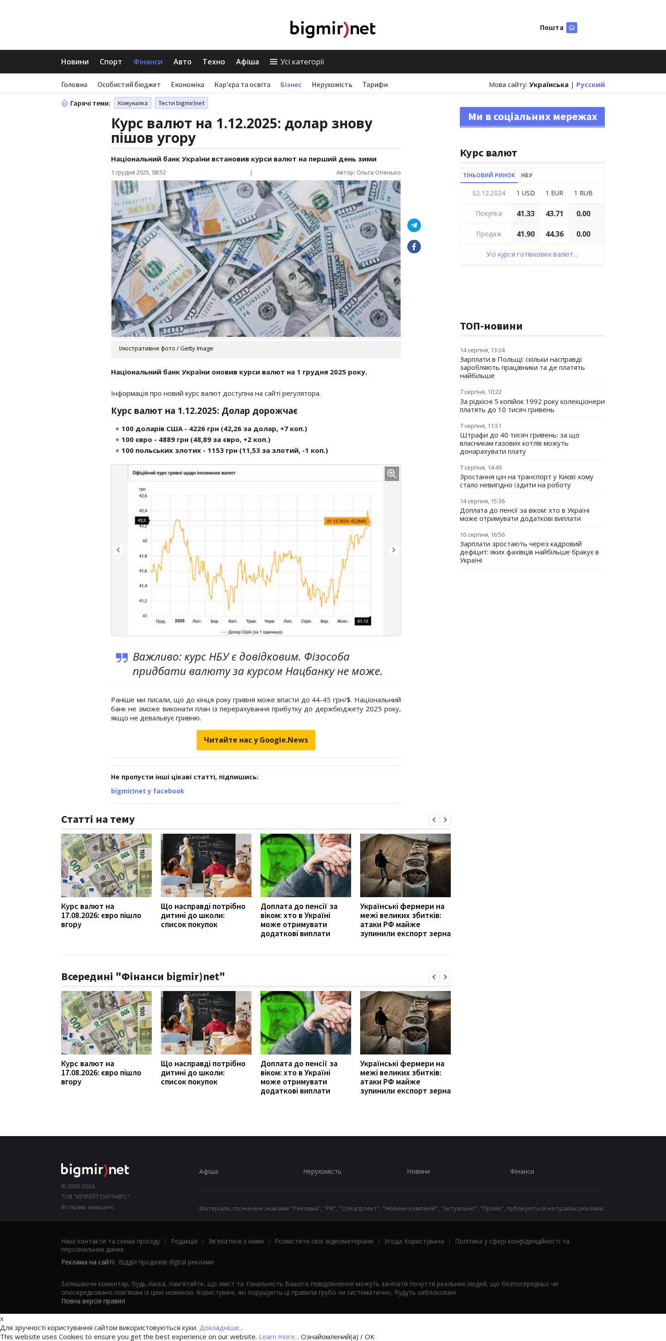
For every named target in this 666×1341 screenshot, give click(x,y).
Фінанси (148, 62)
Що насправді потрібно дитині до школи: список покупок (203, 915)
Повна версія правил (93, 1301)
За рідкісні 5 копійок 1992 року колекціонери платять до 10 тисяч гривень (532, 405)
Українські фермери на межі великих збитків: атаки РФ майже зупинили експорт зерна (405, 919)
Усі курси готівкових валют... (532, 254)
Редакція (184, 1241)
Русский (590, 84)
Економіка (187, 84)
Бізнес (291, 84)
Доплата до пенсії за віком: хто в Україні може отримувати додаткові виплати (299, 919)
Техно (214, 62)
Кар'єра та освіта (242, 84)
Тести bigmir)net (181, 103)
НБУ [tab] (526, 175)
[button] (118, 549)
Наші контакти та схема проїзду (110, 1241)
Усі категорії (302, 62)
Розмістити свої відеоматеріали (324, 1241)
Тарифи (375, 84)
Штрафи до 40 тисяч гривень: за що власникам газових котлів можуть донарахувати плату (519, 443)
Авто (183, 62)
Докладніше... (221, 1327)
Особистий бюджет (129, 84)
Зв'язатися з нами (236, 1241)
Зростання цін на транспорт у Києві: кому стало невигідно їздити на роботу (527, 480)
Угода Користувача (414, 1241)
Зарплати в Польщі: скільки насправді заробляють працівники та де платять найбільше (522, 367)
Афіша (247, 62)
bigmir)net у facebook (147, 791)
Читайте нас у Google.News (256, 740)
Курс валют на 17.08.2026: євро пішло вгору (101, 915)
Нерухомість (332, 84)
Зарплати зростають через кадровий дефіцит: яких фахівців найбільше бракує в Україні (529, 551)
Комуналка (133, 103)
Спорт (111, 62)
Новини (75, 62)
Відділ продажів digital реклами (166, 1262)
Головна (74, 84)
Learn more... (279, 1336)
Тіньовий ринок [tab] (489, 175)
